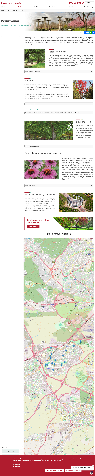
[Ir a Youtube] (75, 3)
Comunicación (70, 6)
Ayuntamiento (4, 6)
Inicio (2, 10)
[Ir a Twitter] (72, 3)
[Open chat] (92, 473)
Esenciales (17, 464)
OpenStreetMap (28, 238)
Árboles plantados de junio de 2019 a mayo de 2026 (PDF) (41, 109)
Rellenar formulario (33, 226)
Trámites (36, 6)
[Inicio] (1, 3)
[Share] (93, 32)
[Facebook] (85, 32)
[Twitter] (88, 32)
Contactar (86, 6)
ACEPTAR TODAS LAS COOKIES (55, 470)
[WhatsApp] (91, 32)
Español (89, 2)
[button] (59, 71)
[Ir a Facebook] (70, 3)
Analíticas (17, 466)
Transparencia (52, 6)
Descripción (11, 451)
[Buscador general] (92, 7)
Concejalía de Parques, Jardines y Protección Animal (16, 25)
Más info (59, 460)
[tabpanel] (47, 21)
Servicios (20, 6)
